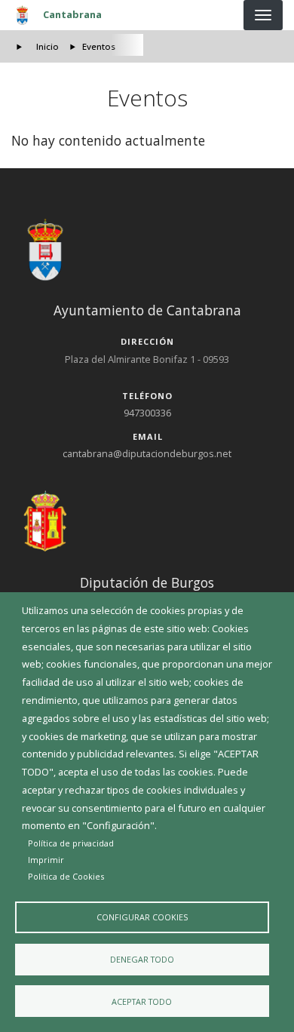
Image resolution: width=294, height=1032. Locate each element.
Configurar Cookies (142, 917)
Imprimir (46, 859)
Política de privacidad (71, 843)
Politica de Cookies (66, 876)
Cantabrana (72, 14)
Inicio (47, 46)
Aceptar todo (142, 1001)
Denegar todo (142, 959)
